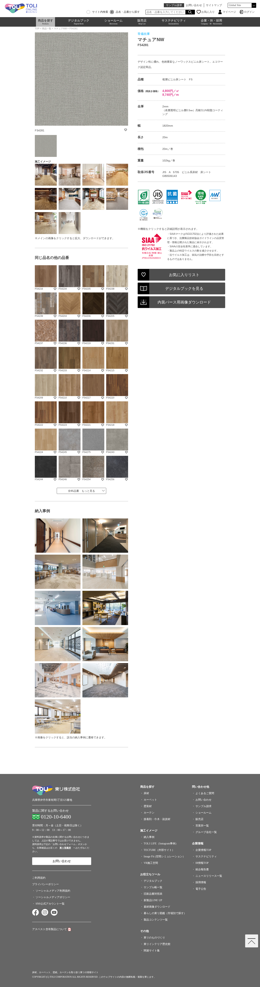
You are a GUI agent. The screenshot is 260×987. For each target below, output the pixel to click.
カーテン (149, 812)
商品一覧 (46, 28)
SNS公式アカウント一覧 (50, 903)
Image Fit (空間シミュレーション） (164, 856)
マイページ (229, 11)
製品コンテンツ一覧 (156, 919)
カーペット (150, 799)
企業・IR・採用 (211, 22)
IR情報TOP (202, 863)
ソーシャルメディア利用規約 (53, 890)
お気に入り (208, 11)
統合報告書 (202, 869)
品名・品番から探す (128, 12)
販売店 (142, 22)
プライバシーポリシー (45, 884)
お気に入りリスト (184, 275)
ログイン (249, 11)
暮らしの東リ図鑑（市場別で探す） (165, 913)
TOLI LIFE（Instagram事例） (161, 843)
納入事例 (149, 837)
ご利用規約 (38, 877)
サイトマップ (214, 5)
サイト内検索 (100, 12)
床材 (146, 793)
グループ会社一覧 (206, 832)
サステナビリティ (174, 22)
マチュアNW (60, 28)
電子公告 (200, 888)
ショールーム (113, 22)
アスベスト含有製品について (49, 929)
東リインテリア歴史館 (157, 944)
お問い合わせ (194, 5)
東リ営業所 (65, 847)
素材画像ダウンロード (157, 906)
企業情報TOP (203, 850)
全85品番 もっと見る (81, 490)
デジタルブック (78, 22)
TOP (37, 28)
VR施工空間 (151, 863)
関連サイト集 (152, 950)
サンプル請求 (174, 5)
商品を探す (45, 22)
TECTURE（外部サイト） (159, 850)
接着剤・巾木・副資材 (157, 819)
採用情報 (200, 882)
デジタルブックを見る (184, 288)
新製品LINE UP (153, 900)
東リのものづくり (154, 937)
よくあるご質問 (204, 793)
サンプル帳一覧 (153, 887)
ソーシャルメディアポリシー (53, 897)
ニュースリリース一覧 (208, 875)
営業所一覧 (202, 825)
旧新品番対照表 (153, 893)
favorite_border (125, 129)
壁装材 (148, 806)
